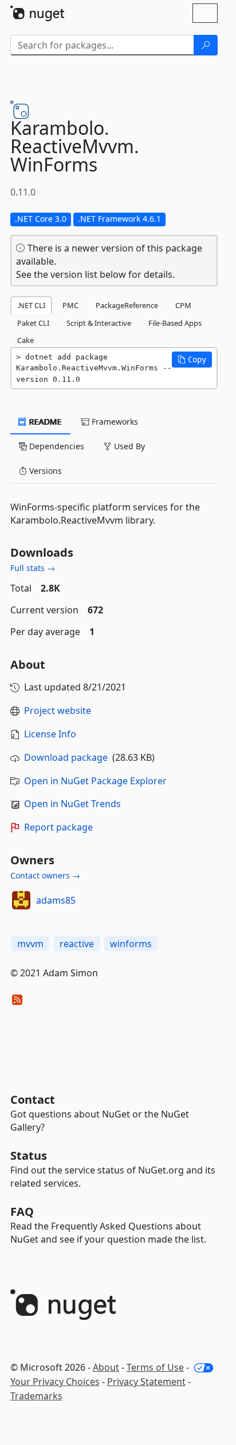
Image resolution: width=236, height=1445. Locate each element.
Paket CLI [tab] (33, 323)
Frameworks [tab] (113, 421)
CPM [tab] (183, 305)
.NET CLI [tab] (31, 305)
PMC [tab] (70, 305)
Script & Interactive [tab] (98, 323)
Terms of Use (155, 1367)
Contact (32, 1099)
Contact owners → (45, 875)
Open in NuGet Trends (72, 803)
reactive (77, 943)
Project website (57, 710)
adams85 (56, 900)
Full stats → (32, 567)
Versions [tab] (44, 470)
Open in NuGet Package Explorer (95, 781)
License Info (50, 734)
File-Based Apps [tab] (175, 323)
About (106, 1367)
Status (28, 1155)
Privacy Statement (146, 1381)
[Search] (206, 45)
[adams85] (21, 900)
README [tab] (44, 421)
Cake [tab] (25, 340)
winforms (131, 943)
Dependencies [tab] (55, 446)
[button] (192, 360)
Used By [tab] (128, 446)
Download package (66, 757)
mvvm (30, 943)
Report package (58, 827)
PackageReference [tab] (127, 305)
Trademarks (36, 1396)
